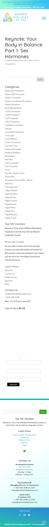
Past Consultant (12, 163)
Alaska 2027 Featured (14, 91)
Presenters (9, 176)
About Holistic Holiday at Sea (24, 435)
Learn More (12, 266)
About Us (9, 270)
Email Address (14, 358)
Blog (7, 284)
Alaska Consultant (13, 97)
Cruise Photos (11, 139)
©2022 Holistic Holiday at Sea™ (18, 524)
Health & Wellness (13, 152)
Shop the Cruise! (14, 241)
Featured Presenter (13, 149)
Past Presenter (11, 166)
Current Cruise (11, 146)
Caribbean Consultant (14, 125)
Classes (36, 60)
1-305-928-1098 (12, 297)
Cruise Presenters (12, 142)
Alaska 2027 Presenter (15, 94)
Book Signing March (13, 108)
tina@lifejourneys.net (24, 469)
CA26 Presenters (12, 115)
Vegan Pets (10, 211)
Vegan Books (10, 197)
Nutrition (9, 159)
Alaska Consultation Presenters (18, 101)
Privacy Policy (38, 524)
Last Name (11, 376)
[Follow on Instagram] (24, 515)
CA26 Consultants (13, 111)
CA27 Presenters (12, 122)
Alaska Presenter (12, 104)
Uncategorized (10, 64)
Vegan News (10, 207)
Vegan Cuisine (11, 200)
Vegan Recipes (11, 214)
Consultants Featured (14, 132)
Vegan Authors (11, 194)
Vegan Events (11, 204)
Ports (7, 170)
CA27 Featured (11, 118)
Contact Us (10, 274)
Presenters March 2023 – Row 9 (18, 180)
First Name (12, 367)
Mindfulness (10, 156)
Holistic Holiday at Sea (15, 60)
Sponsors (9, 183)
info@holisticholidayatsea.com (18, 294)
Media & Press (11, 277)
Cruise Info (9, 135)
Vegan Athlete (11, 190)
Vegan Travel (10, 218)
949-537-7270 (38, 7)
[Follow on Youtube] (29, 515)
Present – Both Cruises (14, 173)
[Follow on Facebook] (20, 515)
